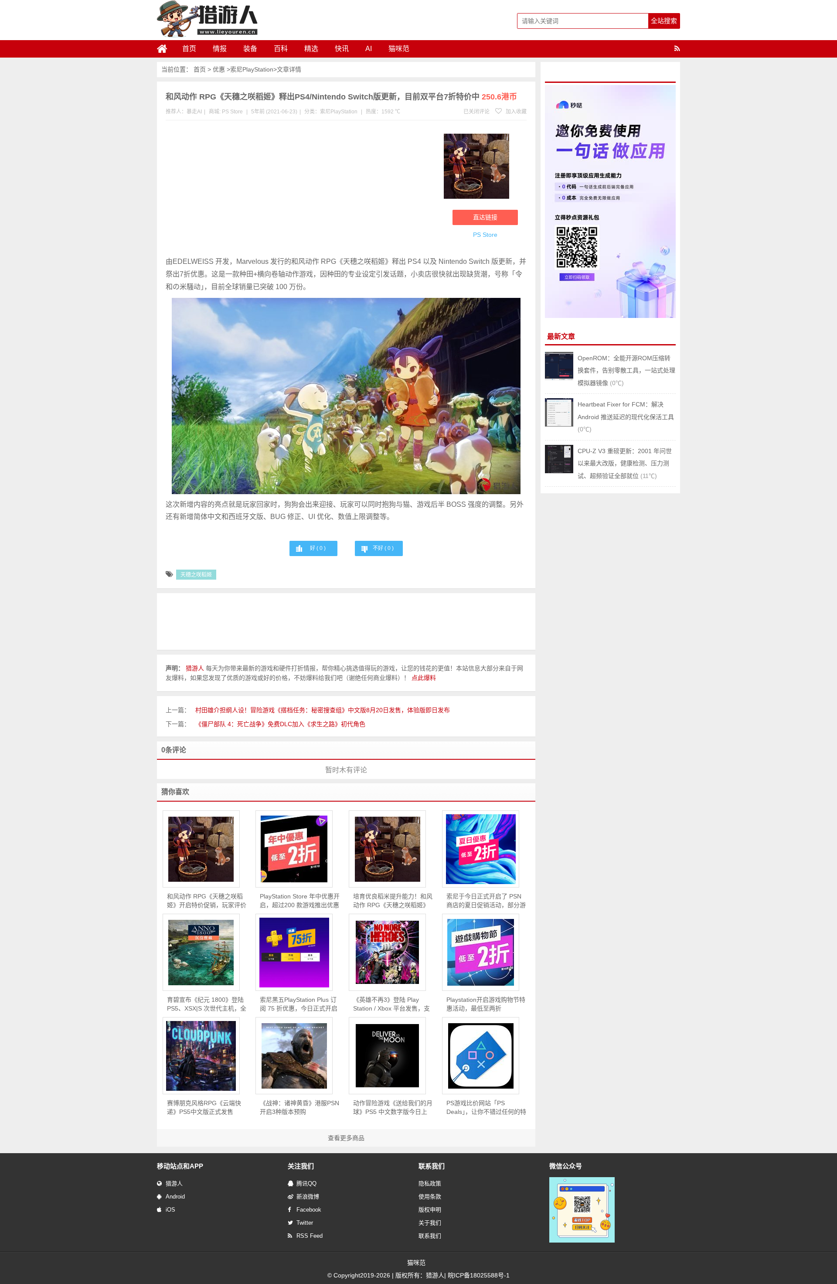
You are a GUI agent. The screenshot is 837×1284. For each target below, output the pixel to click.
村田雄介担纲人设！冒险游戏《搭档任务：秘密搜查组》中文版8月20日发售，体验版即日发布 (322, 710)
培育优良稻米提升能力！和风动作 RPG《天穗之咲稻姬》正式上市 (392, 901)
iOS (170, 1209)
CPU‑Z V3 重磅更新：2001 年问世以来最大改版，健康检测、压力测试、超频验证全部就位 (625, 463)
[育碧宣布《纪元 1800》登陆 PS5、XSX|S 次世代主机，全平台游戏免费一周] (201, 952)
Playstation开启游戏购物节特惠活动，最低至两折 (485, 1004)
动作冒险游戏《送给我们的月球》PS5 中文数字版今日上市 (392, 1108)
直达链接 (485, 217)
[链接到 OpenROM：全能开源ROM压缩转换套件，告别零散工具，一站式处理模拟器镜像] (559, 378)
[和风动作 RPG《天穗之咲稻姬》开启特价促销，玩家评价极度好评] (201, 849)
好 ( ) (318, 548)
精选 (311, 48)
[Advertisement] (300, 190)
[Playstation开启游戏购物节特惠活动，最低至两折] (480, 952)
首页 (189, 48)
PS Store (232, 112)
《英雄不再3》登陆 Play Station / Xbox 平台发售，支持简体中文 (391, 1004)
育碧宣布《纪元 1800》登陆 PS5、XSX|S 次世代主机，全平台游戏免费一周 (206, 1004)
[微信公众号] (582, 1241)
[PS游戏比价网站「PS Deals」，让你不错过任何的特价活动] (480, 1056)
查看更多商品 (346, 1137)
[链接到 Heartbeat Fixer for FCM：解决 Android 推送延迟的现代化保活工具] (559, 424)
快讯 (342, 48)
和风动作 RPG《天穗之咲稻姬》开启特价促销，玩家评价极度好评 (206, 901)
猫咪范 (398, 48)
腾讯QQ (306, 1183)
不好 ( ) (383, 548)
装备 (250, 48)
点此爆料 (424, 677)
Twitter (304, 1222)
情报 (220, 48)
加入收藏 (515, 112)
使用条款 (429, 1196)
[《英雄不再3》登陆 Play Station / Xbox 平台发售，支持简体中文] (387, 952)
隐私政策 (429, 1183)
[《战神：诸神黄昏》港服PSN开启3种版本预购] (294, 1056)
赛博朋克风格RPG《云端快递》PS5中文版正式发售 (204, 1107)
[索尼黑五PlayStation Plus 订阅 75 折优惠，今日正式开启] (294, 952)
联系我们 (429, 1236)
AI (368, 48)
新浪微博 (307, 1196)
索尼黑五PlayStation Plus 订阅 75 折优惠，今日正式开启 (298, 1004)
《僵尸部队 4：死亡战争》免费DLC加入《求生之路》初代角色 (280, 724)
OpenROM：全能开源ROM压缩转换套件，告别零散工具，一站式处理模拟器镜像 (626, 370)
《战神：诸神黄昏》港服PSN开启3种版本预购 (299, 1107)
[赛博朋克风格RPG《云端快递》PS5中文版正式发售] (201, 1056)
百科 (281, 48)
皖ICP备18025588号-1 (479, 1275)
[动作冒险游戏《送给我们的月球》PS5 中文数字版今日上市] (387, 1055)
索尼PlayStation (251, 69)
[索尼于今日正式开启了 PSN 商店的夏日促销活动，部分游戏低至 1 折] (480, 849)
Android (175, 1196)
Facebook (308, 1209)
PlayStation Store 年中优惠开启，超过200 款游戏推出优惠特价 (300, 901)
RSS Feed (309, 1236)
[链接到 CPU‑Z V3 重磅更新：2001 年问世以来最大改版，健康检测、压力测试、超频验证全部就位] (559, 471)
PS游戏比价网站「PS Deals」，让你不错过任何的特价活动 (486, 1108)
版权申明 (429, 1209)
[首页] (165, 49)
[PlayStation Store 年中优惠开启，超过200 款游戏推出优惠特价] (294, 849)
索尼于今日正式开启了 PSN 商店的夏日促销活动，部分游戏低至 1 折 (486, 901)
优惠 (219, 69)
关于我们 (429, 1222)
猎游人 (174, 1183)
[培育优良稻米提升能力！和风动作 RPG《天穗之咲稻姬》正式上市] (387, 849)
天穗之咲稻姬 (196, 575)
